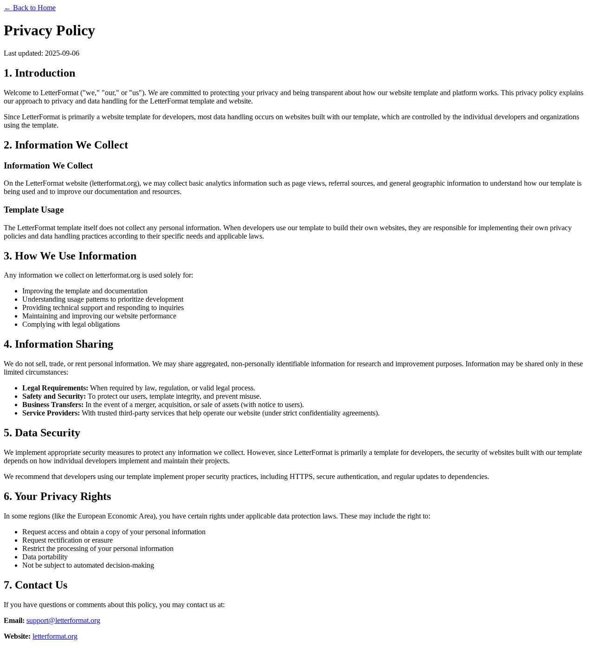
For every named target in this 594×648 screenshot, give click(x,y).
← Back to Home (30, 8)
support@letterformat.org (63, 620)
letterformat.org (54, 636)
